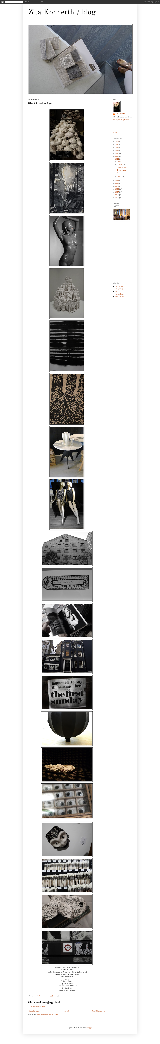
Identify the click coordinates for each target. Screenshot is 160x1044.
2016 (117, 153)
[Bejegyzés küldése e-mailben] (57, 996)
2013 (117, 156)
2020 (117, 144)
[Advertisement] (134, 240)
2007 (117, 192)
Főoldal (66, 1011)
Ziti (116, 291)
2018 (117, 147)
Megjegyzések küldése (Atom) (47, 1015)
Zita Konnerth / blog (62, 12)
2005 (117, 198)
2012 (117, 159)
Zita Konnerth (120, 114)
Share (115, 132)
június (119, 162)
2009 (117, 186)
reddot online (119, 296)
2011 (117, 180)
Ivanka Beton (119, 294)
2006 (117, 195)
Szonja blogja (119, 289)
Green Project (121, 170)
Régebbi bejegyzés (98, 1011)
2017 (117, 150)
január (119, 177)
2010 (117, 183)
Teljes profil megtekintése (121, 120)
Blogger (89, 1028)
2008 (117, 189)
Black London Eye (123, 173)
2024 (117, 141)
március (120, 164)
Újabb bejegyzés (34, 1011)
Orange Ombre (122, 167)
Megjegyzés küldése (38, 1007)
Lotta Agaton (119, 286)
